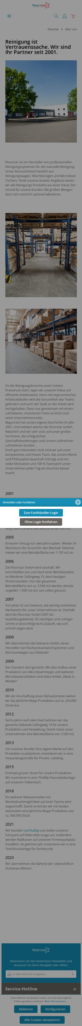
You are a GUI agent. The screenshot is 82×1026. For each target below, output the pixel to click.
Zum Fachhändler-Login (41, 513)
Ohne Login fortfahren (41, 522)
